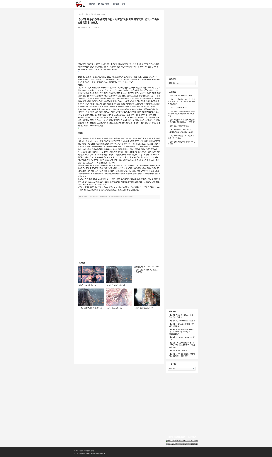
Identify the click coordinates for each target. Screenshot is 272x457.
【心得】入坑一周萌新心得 (177, 108)
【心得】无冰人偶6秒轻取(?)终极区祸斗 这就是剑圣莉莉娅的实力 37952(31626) (181, 332)
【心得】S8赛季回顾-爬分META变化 (90, 308)
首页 (87, 14)
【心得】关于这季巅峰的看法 (116, 285)
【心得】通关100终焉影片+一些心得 (182, 321)
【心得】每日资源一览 (114, 308)
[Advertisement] (119, 46)
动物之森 (92, 4)
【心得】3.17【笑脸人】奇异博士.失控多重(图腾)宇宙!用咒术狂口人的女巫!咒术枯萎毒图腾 (181, 101)
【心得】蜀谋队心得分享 (178, 350)
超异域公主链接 (103, 4)
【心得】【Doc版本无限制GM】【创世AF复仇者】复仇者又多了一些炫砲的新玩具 (182, 345)
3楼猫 (81, 451)
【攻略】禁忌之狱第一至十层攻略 (180, 95)
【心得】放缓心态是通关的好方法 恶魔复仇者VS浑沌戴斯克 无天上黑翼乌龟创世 (181, 114)
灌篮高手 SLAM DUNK (98, 14)
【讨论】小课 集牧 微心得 (87, 285)
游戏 (123, 4)
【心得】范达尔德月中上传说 (178, 126)
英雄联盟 (115, 4)
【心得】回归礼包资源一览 (143, 308)
